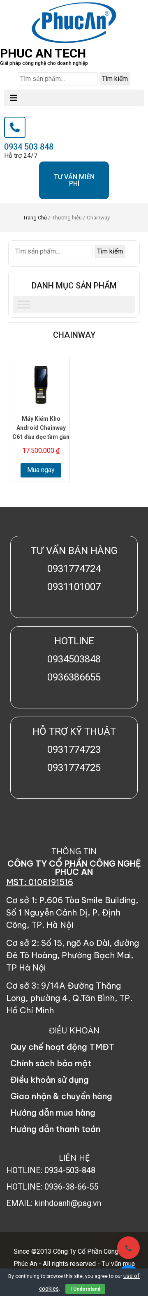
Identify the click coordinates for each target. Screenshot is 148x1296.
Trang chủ (35, 217)
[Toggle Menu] (23, 304)
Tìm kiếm (115, 79)
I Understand (85, 1289)
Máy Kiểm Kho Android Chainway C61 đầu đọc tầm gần (40, 427)
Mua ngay (41, 470)
